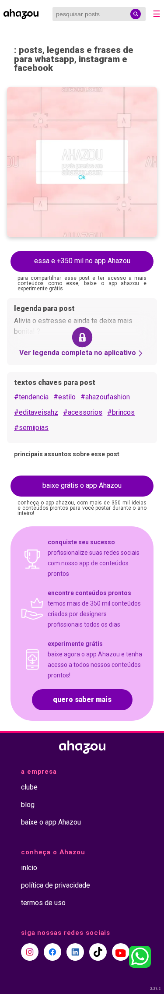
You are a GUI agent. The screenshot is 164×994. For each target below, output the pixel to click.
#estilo (64, 397)
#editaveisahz (36, 412)
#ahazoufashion (105, 397)
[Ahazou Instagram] (29, 952)
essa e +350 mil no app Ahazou (82, 261)
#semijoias (31, 427)
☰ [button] (157, 14)
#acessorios (82, 412)
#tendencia (31, 397)
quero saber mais (82, 699)
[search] (135, 14)
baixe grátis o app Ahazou (82, 485)
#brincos (121, 412)
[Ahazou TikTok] (98, 952)
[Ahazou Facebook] (52, 952)
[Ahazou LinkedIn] (75, 952)
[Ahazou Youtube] (120, 952)
